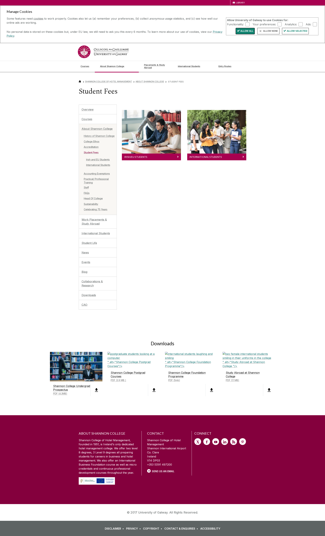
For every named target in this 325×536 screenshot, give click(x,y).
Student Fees (91, 152)
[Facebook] (206, 441)
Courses (87, 119)
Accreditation (91, 146)
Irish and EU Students (98, 159)
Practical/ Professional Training (96, 181)
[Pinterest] (242, 441)
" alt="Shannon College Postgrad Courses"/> (128, 371)
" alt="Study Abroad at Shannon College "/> (244, 371)
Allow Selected (297, 31)
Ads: (308, 24)
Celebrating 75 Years (95, 209)
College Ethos (91, 141)
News (85, 252)
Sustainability (91, 204)
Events (86, 262)
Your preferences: (264, 24)
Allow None (270, 31)
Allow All (246, 31)
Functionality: (235, 24)
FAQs (87, 193)
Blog (84, 271)
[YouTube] (215, 441)
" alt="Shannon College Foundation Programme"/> (188, 371)
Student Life (89, 243)
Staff (86, 187)
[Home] (80, 81)
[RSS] (233, 441)
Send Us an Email (163, 471)
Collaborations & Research (92, 283)
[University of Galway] (103, 51)
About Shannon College (150, 81)
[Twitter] (197, 441)
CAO (84, 304)
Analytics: (291, 24)
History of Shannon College (99, 135)
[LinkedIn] (224, 441)
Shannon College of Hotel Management (108, 81)
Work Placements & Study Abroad (94, 221)
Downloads (89, 295)
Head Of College (93, 198)
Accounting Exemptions (97, 173)
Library (240, 2)
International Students (98, 165)
